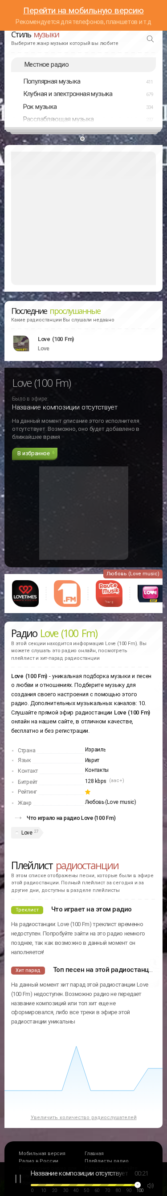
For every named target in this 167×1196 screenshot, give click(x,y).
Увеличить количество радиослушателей (84, 1117)
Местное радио (46, 64)
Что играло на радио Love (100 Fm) (71, 818)
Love (27, 833)
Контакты (97, 770)
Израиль (95, 749)
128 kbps (96, 781)
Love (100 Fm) (56, 339)
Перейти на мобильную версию (83, 10)
